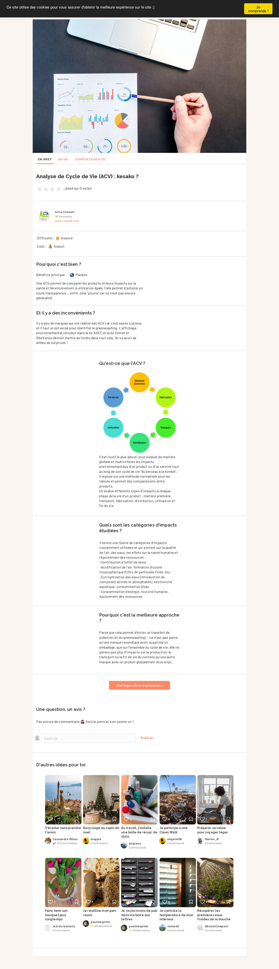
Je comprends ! (258, 8)
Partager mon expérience (139, 685)
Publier (147, 738)
